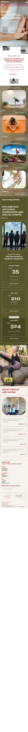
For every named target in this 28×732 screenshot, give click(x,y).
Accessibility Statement (7, 505)
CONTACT (4, 476)
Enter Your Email (7, 489)
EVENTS (4, 482)
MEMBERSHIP (5, 475)
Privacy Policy (5, 503)
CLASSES (4, 480)
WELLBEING (4, 469)
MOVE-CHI (5, 2)
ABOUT (3, 474)
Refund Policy (5, 504)
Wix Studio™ (22, 506)
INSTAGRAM (4, 470)
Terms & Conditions (6, 502)
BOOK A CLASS (5, 483)
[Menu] (2, 4)
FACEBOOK (4, 468)
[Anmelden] (26, 2)
